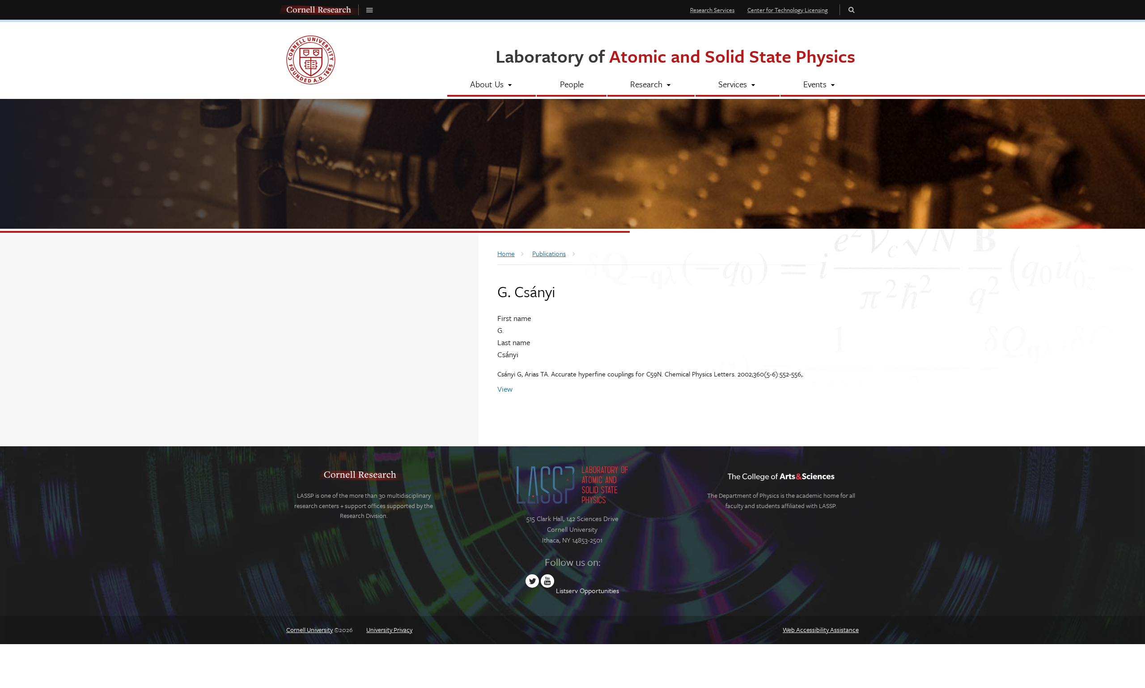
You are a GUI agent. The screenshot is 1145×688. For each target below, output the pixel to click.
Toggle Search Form (851, 10)
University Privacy (389, 629)
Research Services (712, 9)
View (505, 388)
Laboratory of (675, 55)
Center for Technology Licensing (787, 9)
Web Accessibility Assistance (821, 629)
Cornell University (309, 629)
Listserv (567, 590)
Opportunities (599, 590)
